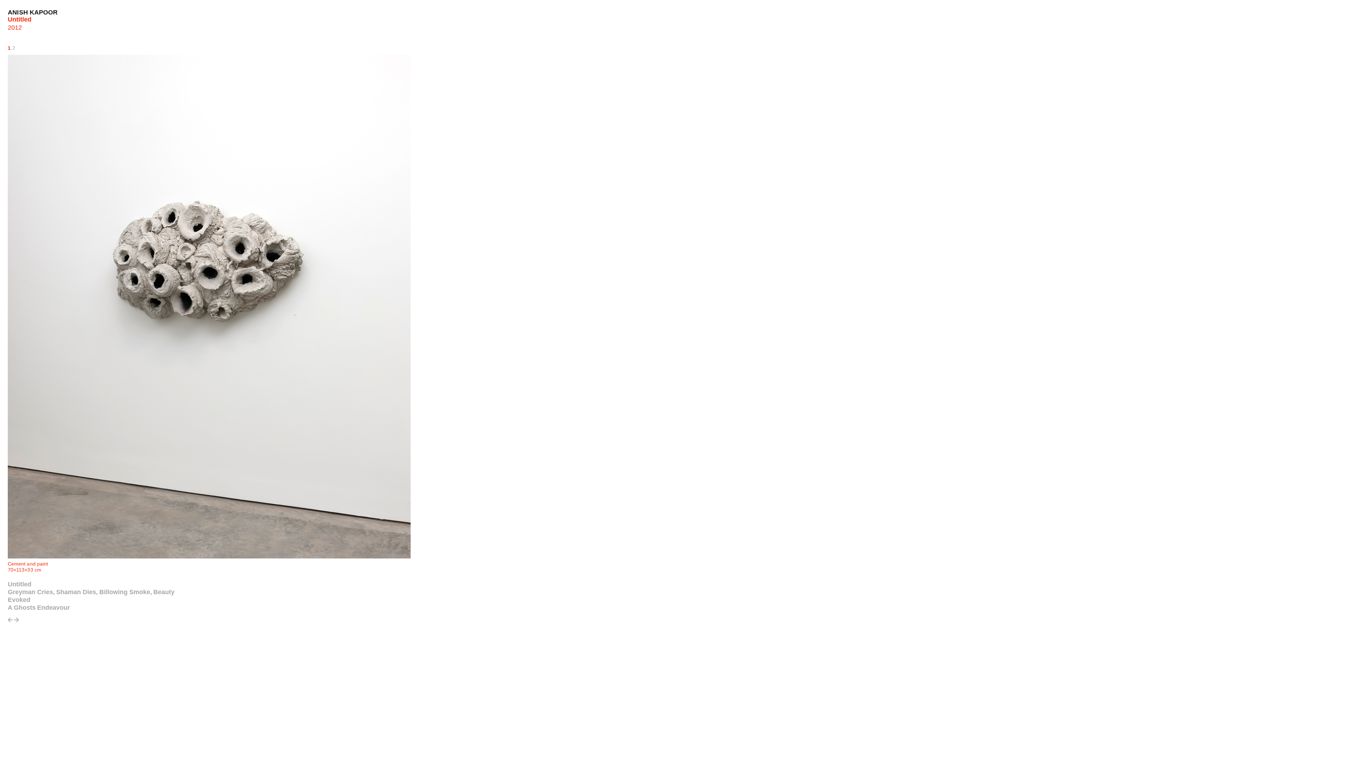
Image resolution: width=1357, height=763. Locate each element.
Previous (10, 621)
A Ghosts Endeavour (39, 607)
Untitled (19, 584)
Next (16, 621)
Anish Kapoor (33, 12)
